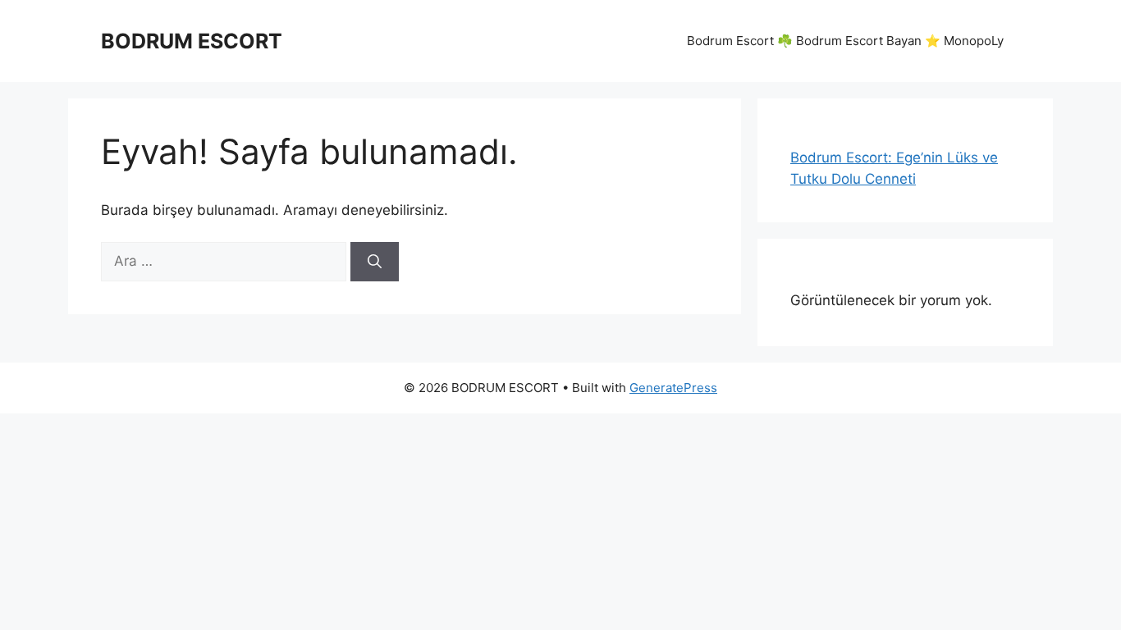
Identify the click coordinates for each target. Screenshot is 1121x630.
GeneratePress (673, 387)
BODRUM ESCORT (191, 41)
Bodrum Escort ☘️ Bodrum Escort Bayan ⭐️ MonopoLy (845, 40)
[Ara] (374, 261)
